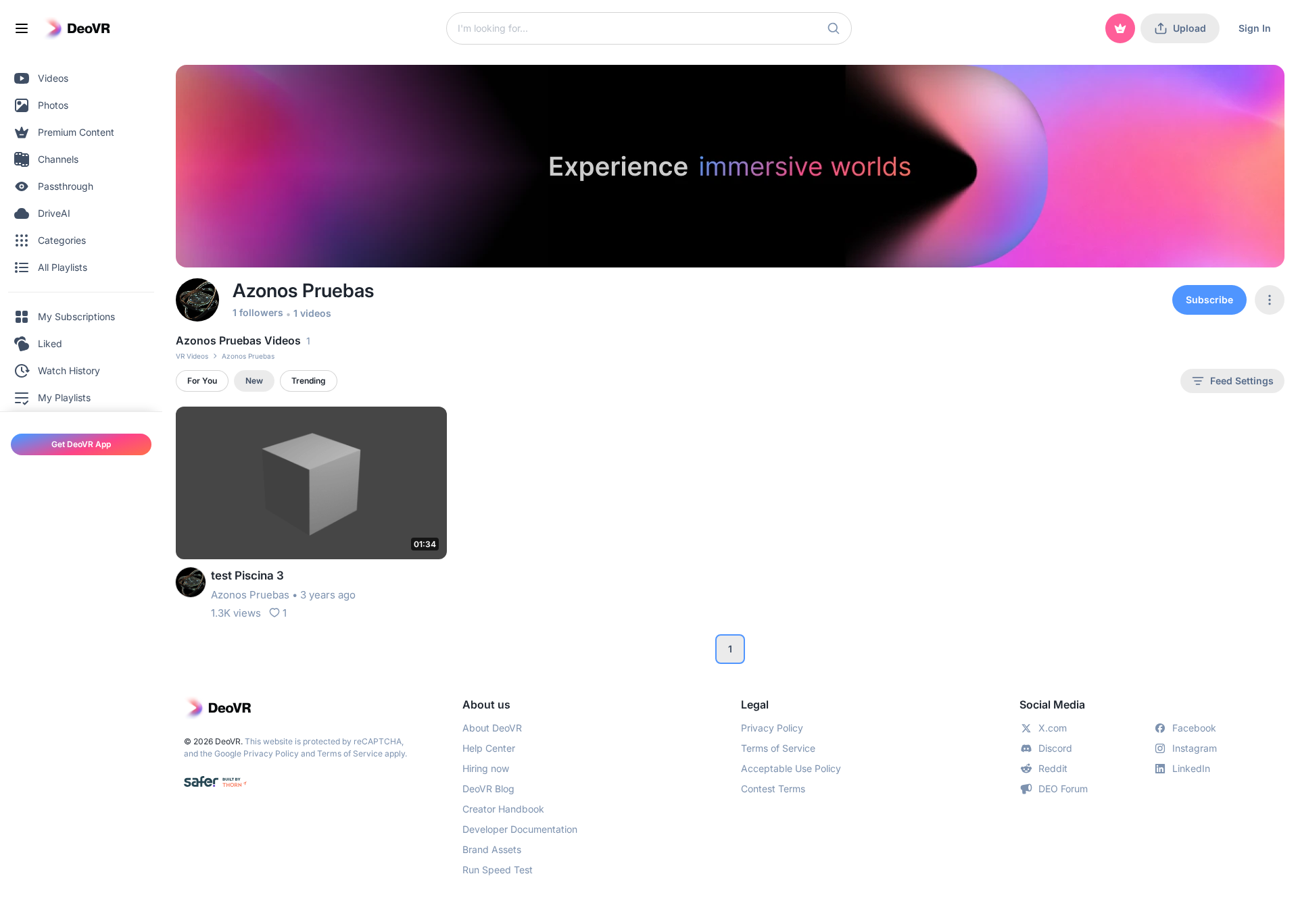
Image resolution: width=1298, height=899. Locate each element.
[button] (833, 28)
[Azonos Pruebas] (191, 582)
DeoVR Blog (488, 788)
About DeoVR (492, 728)
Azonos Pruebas (250, 594)
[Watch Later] (403, 425)
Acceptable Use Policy (791, 768)
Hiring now (485, 768)
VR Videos (192, 356)
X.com (1052, 728)
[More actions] (428, 425)
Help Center (488, 748)
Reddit (1052, 768)
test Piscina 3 (247, 575)
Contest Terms (773, 788)
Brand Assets (491, 849)
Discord (1055, 748)
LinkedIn (1191, 768)
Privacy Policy (271, 753)
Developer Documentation (519, 829)
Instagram (1194, 748)
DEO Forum (1063, 788)
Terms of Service (350, 753)
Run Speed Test (497, 869)
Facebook (1194, 728)
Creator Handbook (503, 809)
